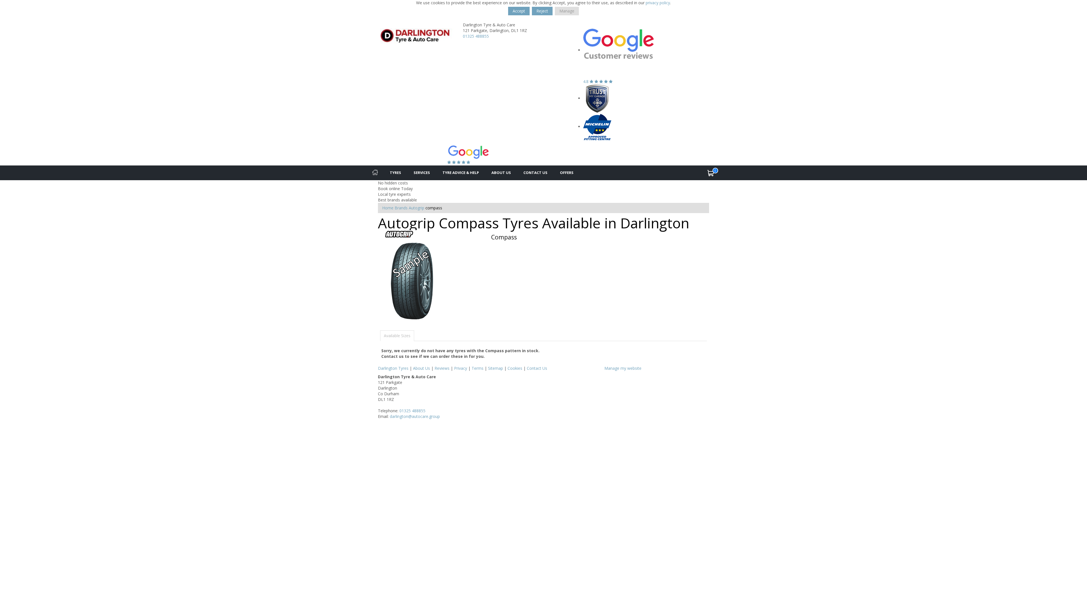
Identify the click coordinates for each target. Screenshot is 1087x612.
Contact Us (535, 172)
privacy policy (658, 2)
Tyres (395, 172)
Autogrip (416, 208)
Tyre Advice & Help (460, 172)
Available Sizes (397, 335)
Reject (542, 11)
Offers (567, 172)
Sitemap (495, 368)
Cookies (515, 368)
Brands (401, 208)
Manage (566, 11)
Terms (477, 368)
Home (387, 208)
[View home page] (416, 35)
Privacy (460, 368)
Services (422, 172)
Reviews (442, 368)
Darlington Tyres (393, 368)
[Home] (375, 172)
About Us (501, 172)
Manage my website (622, 368)
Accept (519, 11)
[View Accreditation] (597, 98)
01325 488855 (476, 36)
